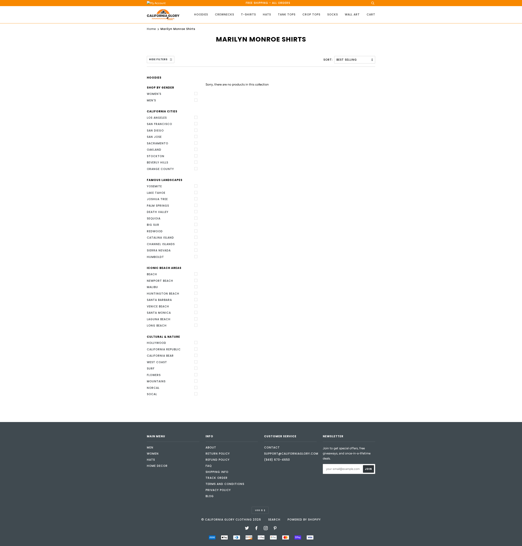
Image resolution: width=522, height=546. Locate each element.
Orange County (160, 169)
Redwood (155, 231)
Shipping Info (217, 472)
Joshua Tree (157, 199)
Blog (210, 496)
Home (151, 29)
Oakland (154, 150)
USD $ (259, 510)
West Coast (157, 362)
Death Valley (157, 212)
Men (150, 448)
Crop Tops (311, 14)
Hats (267, 14)
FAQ (209, 466)
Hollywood (156, 343)
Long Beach (157, 326)
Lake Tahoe (156, 193)
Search (274, 520)
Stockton (155, 156)
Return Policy (218, 454)
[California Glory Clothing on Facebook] (256, 529)
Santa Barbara (159, 300)
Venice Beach (158, 306)
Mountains (156, 381)
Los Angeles (157, 118)
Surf (151, 369)
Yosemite (154, 186)
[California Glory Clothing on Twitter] (247, 529)
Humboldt (155, 257)
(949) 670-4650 (277, 460)
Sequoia (153, 218)
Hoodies (201, 14)
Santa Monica (159, 313)
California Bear (160, 356)
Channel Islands (161, 244)
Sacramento (157, 143)
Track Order (217, 478)
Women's (154, 94)
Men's (151, 100)
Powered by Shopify (304, 520)
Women (153, 454)
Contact (272, 448)
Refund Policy (218, 460)
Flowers (154, 375)
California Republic (164, 349)
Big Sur (153, 225)
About (211, 448)
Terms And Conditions (225, 484)
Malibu (152, 287)
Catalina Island (160, 238)
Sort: (328, 60)
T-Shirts (248, 14)
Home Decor (157, 466)
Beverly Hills (157, 162)
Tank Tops (286, 14)
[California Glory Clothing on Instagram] (266, 529)
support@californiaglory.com (291, 454)
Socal (152, 394)
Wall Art (352, 14)
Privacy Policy (218, 490)
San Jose (154, 137)
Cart (371, 14)
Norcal (153, 388)
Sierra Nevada (159, 250)
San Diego (155, 131)
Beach (152, 274)
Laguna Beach (158, 319)
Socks (332, 14)
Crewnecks (224, 14)
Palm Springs (158, 206)
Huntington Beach (163, 294)
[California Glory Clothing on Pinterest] (275, 529)
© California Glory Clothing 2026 (231, 520)
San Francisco (159, 124)
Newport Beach (160, 281)
